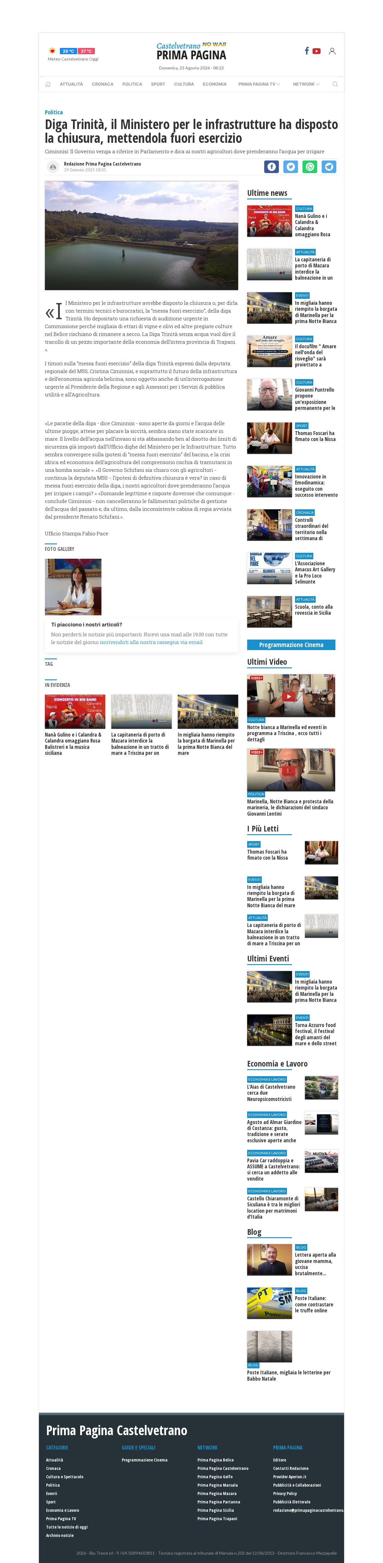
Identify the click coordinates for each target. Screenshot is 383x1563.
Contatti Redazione (290, 1468)
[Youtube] (316, 50)
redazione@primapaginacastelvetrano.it (310, 1510)
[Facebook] (307, 50)
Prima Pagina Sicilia (215, 1510)
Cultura (184, 84)
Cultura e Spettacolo (64, 1476)
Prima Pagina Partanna (218, 1502)
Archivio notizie (60, 1535)
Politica (132, 84)
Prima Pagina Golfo (214, 1476)
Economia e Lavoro (62, 1510)
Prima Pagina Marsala (217, 1485)
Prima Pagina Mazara (217, 1493)
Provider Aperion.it (289, 1476)
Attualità (71, 84)
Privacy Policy (285, 1493)
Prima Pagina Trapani (217, 1518)
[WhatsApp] (310, 166)
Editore (279, 1460)
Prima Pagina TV (61, 1518)
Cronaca (102, 84)
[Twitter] (290, 166)
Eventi (51, 1493)
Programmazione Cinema (145, 1460)
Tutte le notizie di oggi (67, 1527)
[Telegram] (329, 166)
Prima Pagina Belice (215, 1460)
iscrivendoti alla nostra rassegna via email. (151, 642)
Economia (215, 84)
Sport (158, 84)
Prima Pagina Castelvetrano (222, 1468)
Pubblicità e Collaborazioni (297, 1485)
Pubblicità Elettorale (291, 1502)
